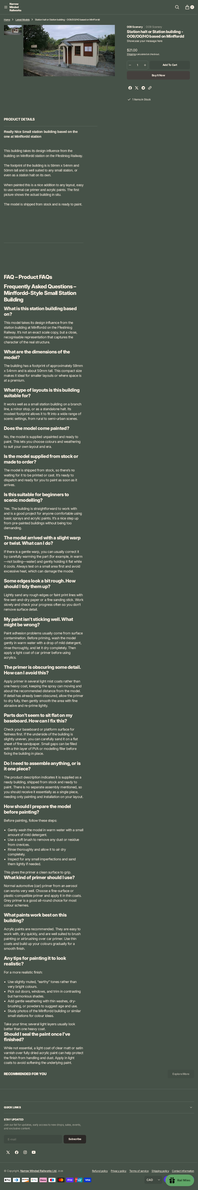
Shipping (129, 54)
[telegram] (141, 88)
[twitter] (135, 88)
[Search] (174, 7)
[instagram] (25, 1171)
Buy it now (156, 75)
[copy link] (148, 88)
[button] (6, 7)
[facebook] (128, 88)
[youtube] (33, 1171)
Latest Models (22, 19)
